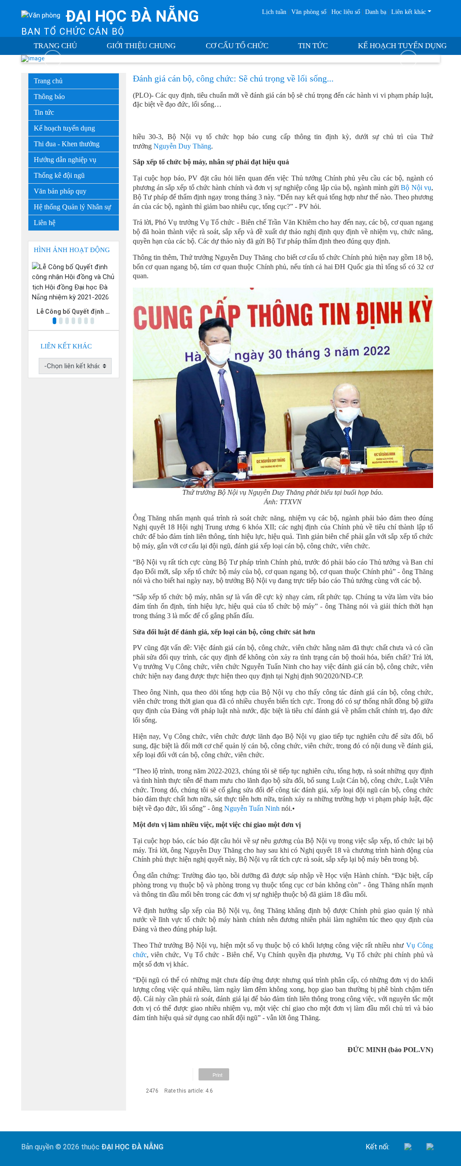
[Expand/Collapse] (113, 158)
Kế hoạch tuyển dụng (402, 45)
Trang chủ (55, 45)
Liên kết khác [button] (408, 12)
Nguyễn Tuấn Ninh (252, 808)
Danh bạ (375, 12)
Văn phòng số (308, 12)
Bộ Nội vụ (416, 187)
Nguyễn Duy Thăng (182, 146)
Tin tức (313, 45)
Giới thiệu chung (141, 45)
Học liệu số (345, 12)
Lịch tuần (274, 12)
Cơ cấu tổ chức (237, 45)
